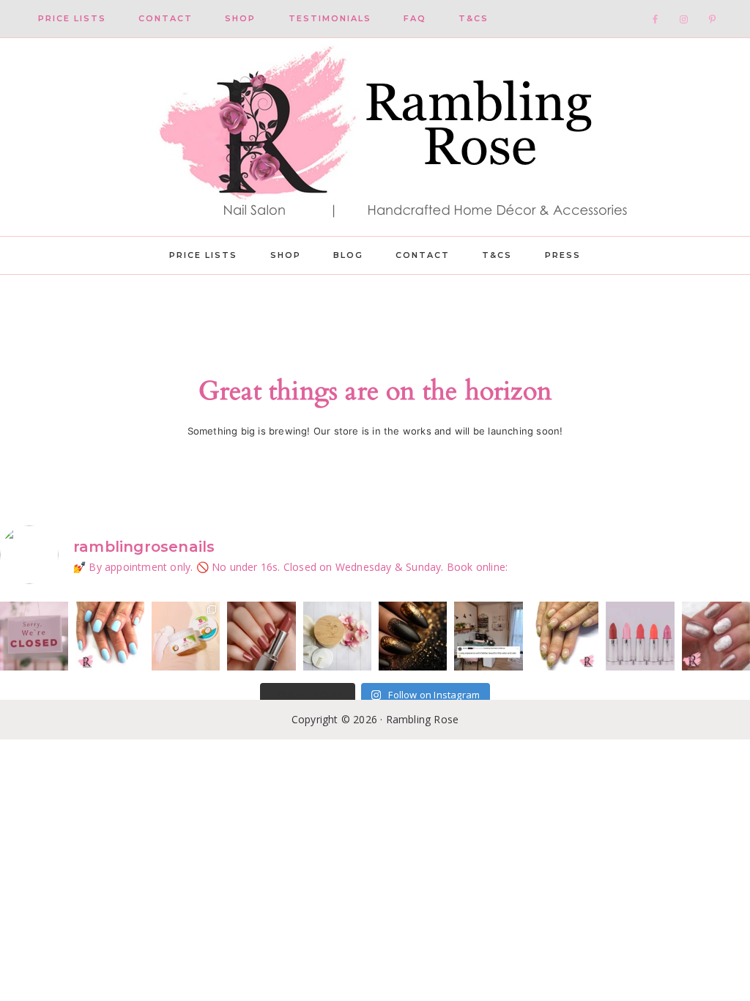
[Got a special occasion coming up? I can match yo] (261, 636)
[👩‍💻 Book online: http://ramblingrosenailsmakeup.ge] (488, 636)
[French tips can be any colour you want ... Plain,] (564, 636)
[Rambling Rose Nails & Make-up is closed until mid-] (34, 636)
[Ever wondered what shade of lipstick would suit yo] (640, 636)
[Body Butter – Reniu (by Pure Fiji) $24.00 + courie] (186, 636)
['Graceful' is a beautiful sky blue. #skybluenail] (109, 636)
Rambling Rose (375, 137)
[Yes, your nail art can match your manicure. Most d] (716, 636)
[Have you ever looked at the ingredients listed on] (337, 636)
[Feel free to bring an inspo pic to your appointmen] (413, 636)
